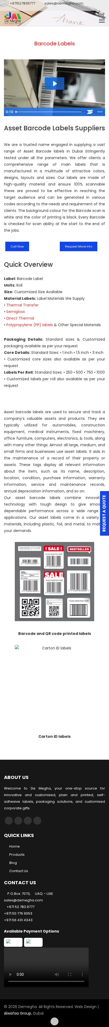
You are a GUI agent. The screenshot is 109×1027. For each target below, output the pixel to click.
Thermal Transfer (22, 305)
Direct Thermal (20, 318)
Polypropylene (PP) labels (29, 324)
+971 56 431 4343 (18, 920)
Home (14, 846)
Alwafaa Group (17, 1013)
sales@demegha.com (63, 3)
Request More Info (78, 246)
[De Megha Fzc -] (27, 21)
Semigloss (15, 311)
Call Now (17, 246)
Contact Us (18, 870)
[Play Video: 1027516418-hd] (55, 83)
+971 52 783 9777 (20, 906)
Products (17, 854)
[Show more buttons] (100, 112)
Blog (13, 862)
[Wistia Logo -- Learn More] (90, 112)
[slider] (49, 112)
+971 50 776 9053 (18, 913)
